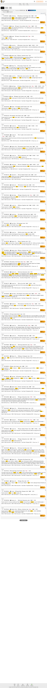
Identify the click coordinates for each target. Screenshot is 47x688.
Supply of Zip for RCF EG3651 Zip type (11, 225)
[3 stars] (11, 10)
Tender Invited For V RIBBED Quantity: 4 (10, 207)
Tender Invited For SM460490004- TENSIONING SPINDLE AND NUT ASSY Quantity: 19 (19, 216)
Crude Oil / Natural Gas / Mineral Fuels (14, 174)
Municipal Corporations (14, 419)
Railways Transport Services (14, 65)
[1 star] (9, 10)
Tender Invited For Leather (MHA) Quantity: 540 (11, 440)
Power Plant (13, 223)
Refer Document (7, 20)
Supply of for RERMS (6, 38)
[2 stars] (10, 10)
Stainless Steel (13, 55)
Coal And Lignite (14, 15)
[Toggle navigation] (45, 1)
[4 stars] (12, 10)
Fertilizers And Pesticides (14, 184)
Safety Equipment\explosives (14, 86)
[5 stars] (13, 10)
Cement (12, 491)
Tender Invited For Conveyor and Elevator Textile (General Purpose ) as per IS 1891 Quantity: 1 (22, 421)
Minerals (12, 26)
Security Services (14, 45)
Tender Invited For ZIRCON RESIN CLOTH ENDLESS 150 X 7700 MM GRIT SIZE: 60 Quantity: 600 (22, 148)
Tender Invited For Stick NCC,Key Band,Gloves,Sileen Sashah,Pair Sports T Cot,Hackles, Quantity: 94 (21, 337)
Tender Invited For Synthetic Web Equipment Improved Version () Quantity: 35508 (17, 234)
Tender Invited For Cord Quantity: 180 (11, 492)
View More (23, 520)
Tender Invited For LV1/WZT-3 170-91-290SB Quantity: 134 (14, 157)
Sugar (12, 96)
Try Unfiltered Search (32, 10)
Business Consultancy (14, 271)
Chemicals (13, 376)
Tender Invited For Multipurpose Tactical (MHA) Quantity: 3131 (14, 127)
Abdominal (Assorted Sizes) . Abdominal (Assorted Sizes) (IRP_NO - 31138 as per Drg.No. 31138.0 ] (22, 243)
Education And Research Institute (14, 303)
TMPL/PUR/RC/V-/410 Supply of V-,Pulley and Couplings (14, 108)
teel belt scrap (22, 10)
